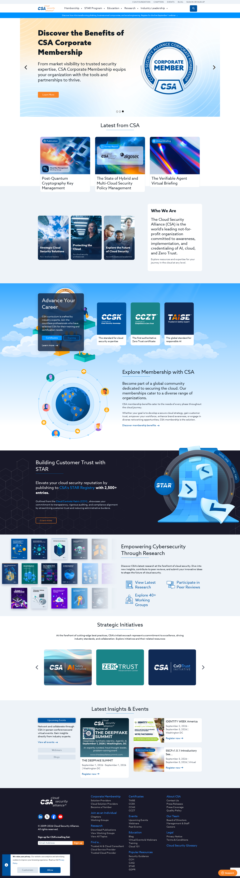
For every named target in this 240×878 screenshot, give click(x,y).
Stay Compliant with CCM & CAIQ (84, 220)
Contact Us (173, 800)
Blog (180, 2)
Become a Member (101, 807)
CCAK (132, 807)
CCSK (132, 804)
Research (97, 826)
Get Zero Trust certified (48, 238)
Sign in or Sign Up (195, 2)
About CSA (174, 796)
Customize (27, 870)
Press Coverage (175, 807)
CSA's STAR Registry (77, 487)
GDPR (132, 869)
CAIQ (132, 863)
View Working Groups (102, 833)
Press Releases (175, 804)
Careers (171, 827)
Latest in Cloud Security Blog (119, 238)
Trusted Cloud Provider (103, 853)
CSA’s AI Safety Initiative (48, 229)
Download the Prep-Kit (52, 74)
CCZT (132, 810)
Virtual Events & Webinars (143, 840)
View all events (46, 742)
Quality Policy (174, 810)
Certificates (136, 796)
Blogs (57, 757)
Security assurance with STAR (53, 220)
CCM (131, 859)
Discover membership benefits (139, 425)
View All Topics (99, 836)
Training (72, 338)
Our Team (173, 816)
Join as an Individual (104, 813)
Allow (50, 870)
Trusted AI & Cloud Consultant (107, 846)
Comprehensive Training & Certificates (119, 220)
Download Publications (103, 830)
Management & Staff (178, 823)
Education (135, 832)
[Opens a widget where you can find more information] (227, 873)
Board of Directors (176, 820)
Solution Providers (101, 800)
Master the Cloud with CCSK (85, 229)
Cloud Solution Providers (104, 804)
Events (170, 2)
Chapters (159, 2)
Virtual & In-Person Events (116, 229)
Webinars (57, 750)
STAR (132, 866)
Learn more (48, 345)
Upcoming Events (138, 820)
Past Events (135, 827)
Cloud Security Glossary (182, 845)
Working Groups (99, 820)
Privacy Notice (174, 836)
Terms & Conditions (177, 840)
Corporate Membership (106, 796)
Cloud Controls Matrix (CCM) (71, 501)
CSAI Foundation (141, 2)
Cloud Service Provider (103, 849)
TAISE (132, 800)
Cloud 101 (134, 846)
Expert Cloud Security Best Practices (84, 238)
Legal (170, 832)
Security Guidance (139, 856)
